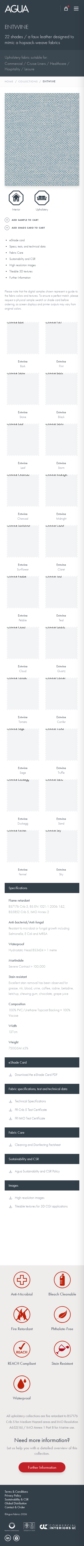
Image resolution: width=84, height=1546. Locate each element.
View (23, 331)
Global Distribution (16, 1503)
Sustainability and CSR (22, 259)
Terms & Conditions (16, 1491)
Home (9, 81)
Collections (28, 81)
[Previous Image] (11, 139)
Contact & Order (15, 1507)
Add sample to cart (23, 343)
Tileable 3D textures (20, 271)
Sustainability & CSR (17, 1499)
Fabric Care (16, 252)
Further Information (20, 277)
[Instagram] (16, 1538)
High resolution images (22, 265)
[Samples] (66, 8)
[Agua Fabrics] (17, 8)
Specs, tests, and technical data (27, 246)
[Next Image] (73, 139)
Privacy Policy (13, 1495)
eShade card (17, 240)
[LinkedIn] (8, 1538)
